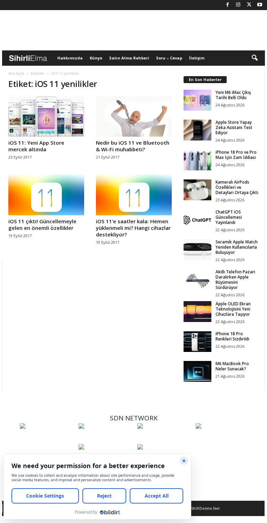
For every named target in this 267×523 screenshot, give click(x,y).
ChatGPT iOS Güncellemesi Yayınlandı (229, 217)
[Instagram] (238, 5)
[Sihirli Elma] (106, 438)
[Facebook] (227, 5)
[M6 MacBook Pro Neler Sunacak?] (197, 371)
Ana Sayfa (16, 73)
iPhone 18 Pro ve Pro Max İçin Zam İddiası (236, 154)
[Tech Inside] (223, 438)
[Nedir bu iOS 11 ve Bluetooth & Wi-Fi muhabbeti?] (134, 116)
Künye (96, 58)
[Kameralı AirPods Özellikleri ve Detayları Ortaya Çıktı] (197, 189)
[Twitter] (249, 5)
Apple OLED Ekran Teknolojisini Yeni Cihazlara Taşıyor (233, 309)
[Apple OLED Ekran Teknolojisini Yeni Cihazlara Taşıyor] (197, 311)
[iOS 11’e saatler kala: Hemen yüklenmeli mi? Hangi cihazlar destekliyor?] (134, 195)
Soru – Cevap (169, 58)
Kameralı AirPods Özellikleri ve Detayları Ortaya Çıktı (237, 187)
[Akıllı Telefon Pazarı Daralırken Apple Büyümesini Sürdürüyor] (197, 279)
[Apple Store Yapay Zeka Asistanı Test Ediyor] (197, 130)
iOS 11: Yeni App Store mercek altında (36, 146)
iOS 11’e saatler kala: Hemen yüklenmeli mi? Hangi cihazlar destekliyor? (133, 228)
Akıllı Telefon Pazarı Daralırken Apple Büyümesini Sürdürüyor (235, 279)
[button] (254, 58)
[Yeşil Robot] (165, 438)
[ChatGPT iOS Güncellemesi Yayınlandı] (197, 219)
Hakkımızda (70, 58)
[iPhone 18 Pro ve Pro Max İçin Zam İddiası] (197, 160)
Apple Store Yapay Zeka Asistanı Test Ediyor (234, 127)
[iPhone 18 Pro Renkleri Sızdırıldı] (197, 341)
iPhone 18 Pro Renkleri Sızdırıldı (232, 336)
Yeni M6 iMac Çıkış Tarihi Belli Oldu (233, 94)
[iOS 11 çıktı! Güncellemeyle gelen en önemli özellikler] (46, 195)
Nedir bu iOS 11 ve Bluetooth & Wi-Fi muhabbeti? (132, 146)
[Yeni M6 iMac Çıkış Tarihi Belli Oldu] (197, 100)
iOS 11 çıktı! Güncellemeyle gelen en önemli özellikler (42, 224)
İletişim (196, 58)
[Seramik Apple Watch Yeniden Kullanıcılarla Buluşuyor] (197, 249)
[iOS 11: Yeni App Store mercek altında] (46, 116)
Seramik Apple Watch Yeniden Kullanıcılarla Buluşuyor (237, 247)
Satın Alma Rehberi (129, 58)
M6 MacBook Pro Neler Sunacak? (232, 366)
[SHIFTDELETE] (47, 438)
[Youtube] (260, 5)
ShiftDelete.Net (205, 508)
